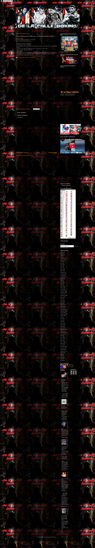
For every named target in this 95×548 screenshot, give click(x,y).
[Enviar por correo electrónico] (33, 109)
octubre (61, 255)
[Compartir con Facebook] (37, 109)
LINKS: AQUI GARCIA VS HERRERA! (64, 494)
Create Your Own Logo (69, 95)
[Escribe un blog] (35, 109)
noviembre (62, 274)
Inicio (38, 152)
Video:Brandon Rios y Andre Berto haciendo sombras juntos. (64, 395)
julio (61, 261)
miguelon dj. (71, 364)
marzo (61, 267)
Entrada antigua (52, 152)
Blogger (54, 537)
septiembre (62, 258)
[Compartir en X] (36, 109)
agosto (61, 260)
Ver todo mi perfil (70, 366)
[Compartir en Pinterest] (39, 109)
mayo (61, 264)
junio (61, 263)
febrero (61, 252)
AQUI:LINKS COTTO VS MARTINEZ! (64, 457)
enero (61, 253)
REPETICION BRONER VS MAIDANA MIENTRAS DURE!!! (64, 413)
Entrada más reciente (22, 152)
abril (61, 257)
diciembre (62, 272)
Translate (66, 247)
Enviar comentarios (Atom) (27, 155)
